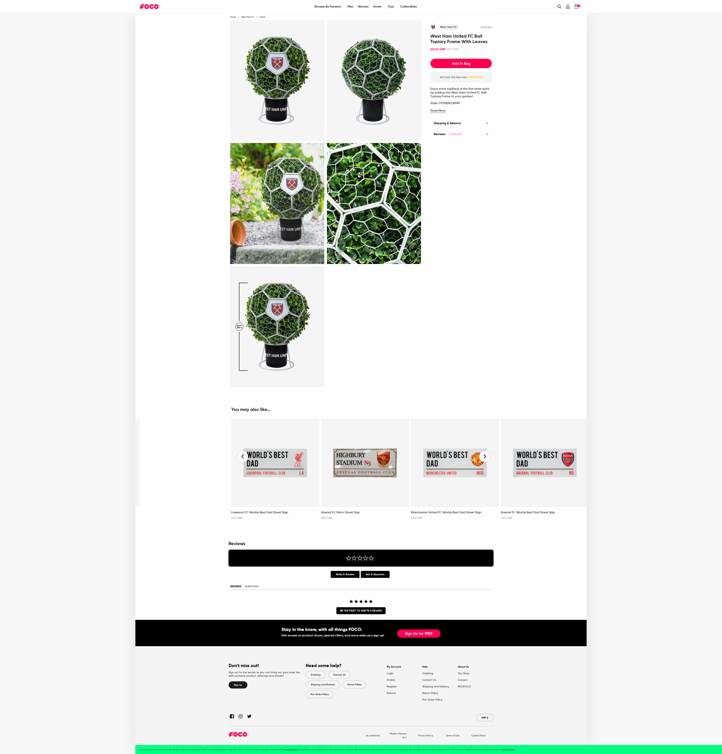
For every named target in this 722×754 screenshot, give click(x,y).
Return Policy (354, 684)
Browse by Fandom (328, 6)
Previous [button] (242, 456)
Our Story (463, 673)
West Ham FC (448, 27)
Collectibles (408, 6)
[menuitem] (327, 6)
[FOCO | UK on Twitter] (249, 716)
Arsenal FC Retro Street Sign (340, 512)
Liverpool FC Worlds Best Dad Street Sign (259, 512)
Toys (391, 6)
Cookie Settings (291, 749)
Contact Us (339, 674)
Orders (391, 680)
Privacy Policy (425, 736)
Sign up (238, 685)
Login (390, 673)
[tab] (345, 574)
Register (392, 686)
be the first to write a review (361, 610)
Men (350, 6)
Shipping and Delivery (323, 684)
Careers (462, 680)
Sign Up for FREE (419, 633)
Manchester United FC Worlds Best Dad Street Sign (446, 512)
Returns (391, 693)
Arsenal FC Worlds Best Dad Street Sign (528, 512)
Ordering (316, 674)
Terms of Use (452, 736)
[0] (575, 7)
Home (377, 6)
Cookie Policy (479, 736)
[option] (275, 471)
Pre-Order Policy (319, 694)
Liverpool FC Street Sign (157, 512)
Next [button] (484, 456)
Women (363, 6)
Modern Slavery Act (398, 736)
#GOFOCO (464, 686)
